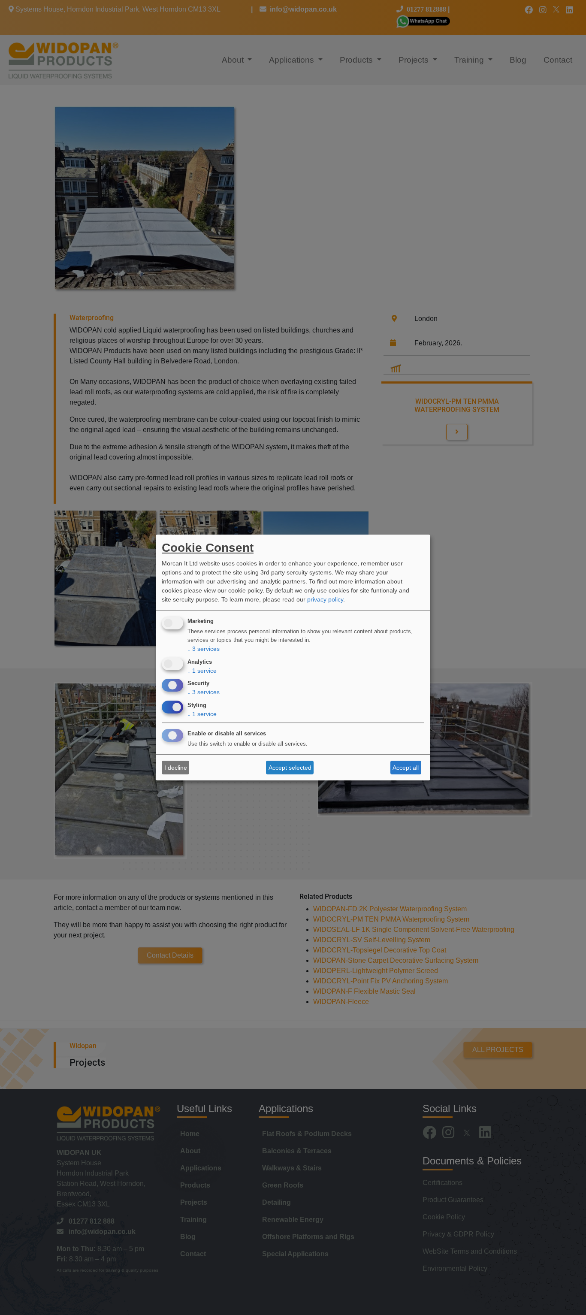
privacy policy (325, 599)
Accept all (406, 767)
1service (202, 670)
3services (203, 648)
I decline (175, 767)
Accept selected (290, 767)
